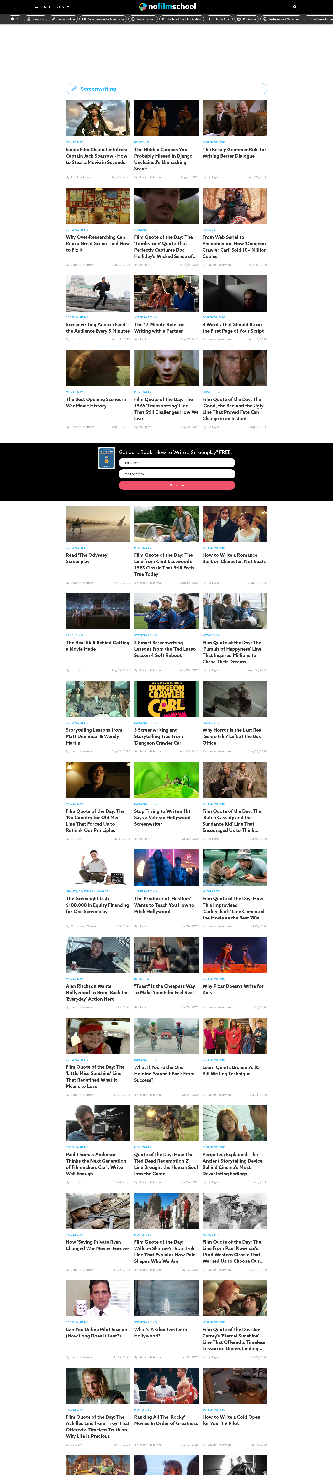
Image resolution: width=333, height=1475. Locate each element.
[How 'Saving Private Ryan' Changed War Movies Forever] (98, 1210)
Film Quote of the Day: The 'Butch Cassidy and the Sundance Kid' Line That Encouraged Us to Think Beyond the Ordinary (232, 824)
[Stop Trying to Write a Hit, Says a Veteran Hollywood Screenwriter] (166, 779)
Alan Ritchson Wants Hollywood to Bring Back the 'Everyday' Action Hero (97, 992)
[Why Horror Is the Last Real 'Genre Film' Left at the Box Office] (235, 698)
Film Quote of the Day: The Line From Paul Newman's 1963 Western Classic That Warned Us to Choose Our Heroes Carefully (232, 1254)
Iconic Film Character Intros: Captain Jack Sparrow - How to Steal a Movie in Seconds (96, 156)
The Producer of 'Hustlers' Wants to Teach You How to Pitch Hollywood (164, 905)
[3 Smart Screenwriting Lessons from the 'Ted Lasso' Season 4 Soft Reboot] (166, 611)
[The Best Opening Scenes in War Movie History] (98, 368)
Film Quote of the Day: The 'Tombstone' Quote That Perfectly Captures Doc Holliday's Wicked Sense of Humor (163, 250)
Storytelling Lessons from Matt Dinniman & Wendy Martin (94, 736)
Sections (54, 7)
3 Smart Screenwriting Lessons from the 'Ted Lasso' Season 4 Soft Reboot (165, 649)
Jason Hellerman (150, 177)
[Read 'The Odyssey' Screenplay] (98, 523)
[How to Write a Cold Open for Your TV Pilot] (235, 1385)
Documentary (146, 19)
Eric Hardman (80, 177)
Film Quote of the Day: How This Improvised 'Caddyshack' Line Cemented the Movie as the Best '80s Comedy (234, 911)
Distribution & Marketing (284, 19)
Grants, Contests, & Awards (87, 891)
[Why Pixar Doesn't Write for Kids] (235, 954)
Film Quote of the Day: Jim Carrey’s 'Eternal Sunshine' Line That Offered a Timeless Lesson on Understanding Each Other (234, 1342)
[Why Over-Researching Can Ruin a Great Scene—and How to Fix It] (98, 205)
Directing (38, 19)
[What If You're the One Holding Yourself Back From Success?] (166, 1036)
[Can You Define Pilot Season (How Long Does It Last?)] (98, 1298)
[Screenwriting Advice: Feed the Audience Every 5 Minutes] (98, 293)
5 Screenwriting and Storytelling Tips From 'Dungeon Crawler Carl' (159, 736)
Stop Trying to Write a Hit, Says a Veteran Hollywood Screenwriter (163, 817)
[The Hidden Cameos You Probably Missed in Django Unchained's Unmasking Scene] (166, 118)
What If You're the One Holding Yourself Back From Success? (164, 1073)
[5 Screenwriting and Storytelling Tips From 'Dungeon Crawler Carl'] (166, 698)
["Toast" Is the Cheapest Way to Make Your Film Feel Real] (166, 954)
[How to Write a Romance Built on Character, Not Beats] (235, 523)
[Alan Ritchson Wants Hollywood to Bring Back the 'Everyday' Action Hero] (98, 954)
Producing (249, 19)
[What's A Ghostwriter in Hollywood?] (166, 1298)
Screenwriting (66, 19)
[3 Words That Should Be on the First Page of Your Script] (235, 293)
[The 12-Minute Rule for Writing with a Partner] (166, 293)
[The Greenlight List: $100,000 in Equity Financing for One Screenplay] (98, 867)
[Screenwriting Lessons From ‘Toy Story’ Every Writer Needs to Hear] (98, 1473)
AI (18, 19)
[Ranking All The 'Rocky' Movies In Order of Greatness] (166, 1385)
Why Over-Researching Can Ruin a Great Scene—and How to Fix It (98, 243)
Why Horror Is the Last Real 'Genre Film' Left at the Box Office (233, 736)
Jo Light (213, 177)
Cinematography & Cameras (106, 19)
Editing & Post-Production (184, 19)
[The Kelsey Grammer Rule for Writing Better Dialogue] (235, 118)
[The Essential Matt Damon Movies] (166, 1473)
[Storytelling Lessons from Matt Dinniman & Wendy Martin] (98, 698)
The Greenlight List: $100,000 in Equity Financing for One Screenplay (97, 905)
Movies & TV (222, 19)
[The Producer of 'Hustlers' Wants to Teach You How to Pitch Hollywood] (166, 867)
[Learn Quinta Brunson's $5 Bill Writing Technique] (235, 1036)
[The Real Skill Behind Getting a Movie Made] (98, 611)
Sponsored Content (85, 926)
